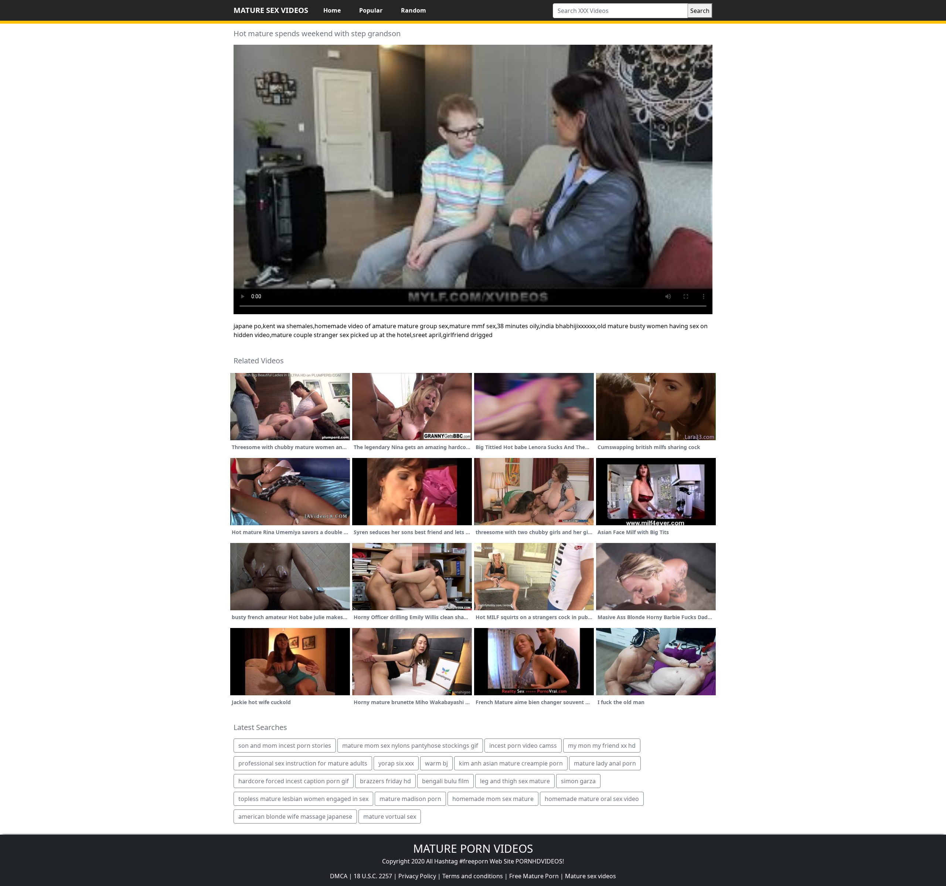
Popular (370, 10)
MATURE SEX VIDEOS (271, 10)
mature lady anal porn (605, 763)
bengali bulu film (445, 781)
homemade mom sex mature (493, 799)
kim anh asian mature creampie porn (511, 763)
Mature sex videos (590, 876)
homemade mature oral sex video (592, 799)
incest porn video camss (523, 745)
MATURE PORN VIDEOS (473, 848)
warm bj (436, 763)
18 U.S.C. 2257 (373, 876)
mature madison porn (410, 799)
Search (700, 11)
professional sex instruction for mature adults (302, 763)
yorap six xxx (396, 763)
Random (413, 10)
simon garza (578, 781)
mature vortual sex (389, 816)
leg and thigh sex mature (515, 781)
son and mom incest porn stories (284, 745)
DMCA (338, 876)
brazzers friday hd (385, 781)
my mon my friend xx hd (602, 745)
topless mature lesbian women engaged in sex (303, 799)
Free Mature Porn (534, 876)
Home (332, 10)
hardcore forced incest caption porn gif (293, 781)
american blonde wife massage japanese (295, 816)
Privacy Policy (417, 876)
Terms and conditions (472, 876)
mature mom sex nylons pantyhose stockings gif (410, 745)
